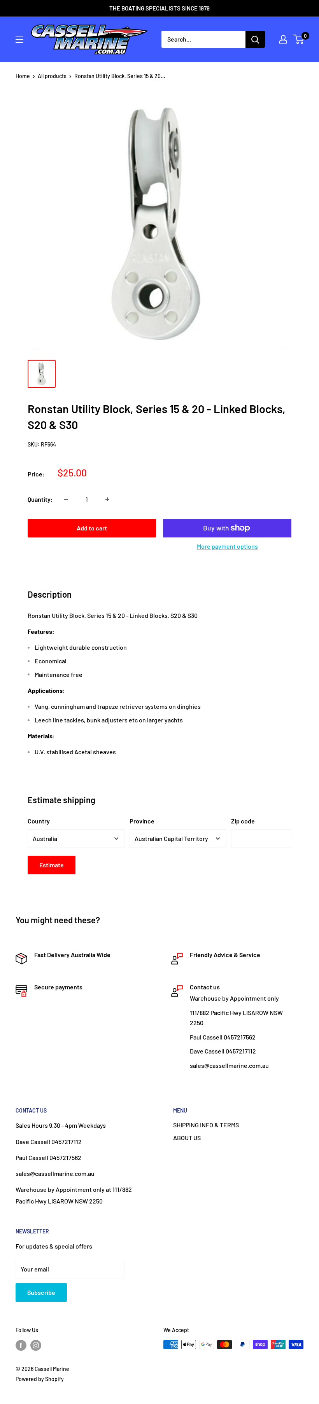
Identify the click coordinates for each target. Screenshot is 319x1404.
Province (142, 821)
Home (23, 76)
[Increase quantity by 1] (107, 499)
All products (52, 76)
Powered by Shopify (40, 1379)
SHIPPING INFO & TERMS (206, 1124)
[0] (299, 39)
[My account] (283, 39)
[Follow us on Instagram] (35, 1345)
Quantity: (40, 499)
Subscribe (41, 1292)
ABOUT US (187, 1137)
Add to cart (92, 528)
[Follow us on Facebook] (21, 1345)
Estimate (51, 865)
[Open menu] (19, 40)
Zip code (243, 821)
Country (39, 821)
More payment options (227, 546)
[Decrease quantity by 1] (66, 499)
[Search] (255, 39)
